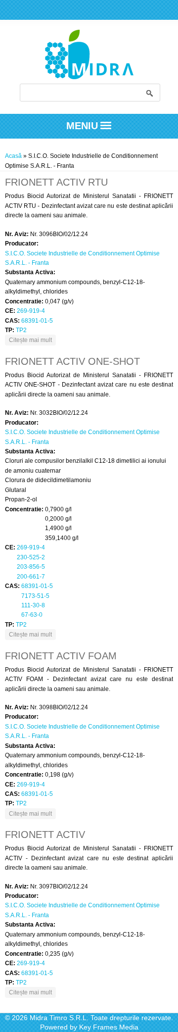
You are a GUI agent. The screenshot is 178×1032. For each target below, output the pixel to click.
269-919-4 (31, 310)
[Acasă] (89, 77)
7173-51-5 (35, 595)
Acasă (13, 155)
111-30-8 (33, 605)
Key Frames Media (108, 1027)
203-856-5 (31, 566)
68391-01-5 (37, 320)
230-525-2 (31, 557)
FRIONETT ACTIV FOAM (61, 655)
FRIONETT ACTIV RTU (56, 182)
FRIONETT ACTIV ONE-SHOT (72, 361)
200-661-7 (31, 576)
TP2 (21, 330)
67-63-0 (32, 614)
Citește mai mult (32, 340)
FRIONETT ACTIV (45, 834)
